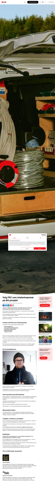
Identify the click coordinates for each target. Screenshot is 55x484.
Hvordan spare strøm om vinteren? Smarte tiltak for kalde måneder (45, 322)
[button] (4, 305)
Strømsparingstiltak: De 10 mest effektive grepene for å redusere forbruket (45, 334)
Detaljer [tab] (27, 237)
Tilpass (27, 248)
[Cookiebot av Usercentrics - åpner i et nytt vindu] (42, 235)
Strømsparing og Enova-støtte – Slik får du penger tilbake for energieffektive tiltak (45, 344)
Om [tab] (40, 237)
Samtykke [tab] (14, 237)
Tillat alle (39, 248)
